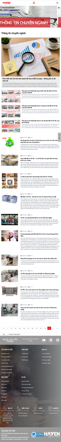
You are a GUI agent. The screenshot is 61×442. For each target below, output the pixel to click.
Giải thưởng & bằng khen (7, 366)
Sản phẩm (25, 349)
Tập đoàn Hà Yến (7, 349)
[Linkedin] (50, 340)
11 (11, 328)
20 (49, 328)
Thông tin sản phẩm (26, 394)
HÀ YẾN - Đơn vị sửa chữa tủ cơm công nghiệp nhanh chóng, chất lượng (39, 289)
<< (3, 328)
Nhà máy (4, 390)
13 (19, 328)
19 (45, 328)
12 (15, 328)
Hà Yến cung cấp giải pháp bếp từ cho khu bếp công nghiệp (36, 217)
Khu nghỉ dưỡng (5, 381)
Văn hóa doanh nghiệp (7, 369)
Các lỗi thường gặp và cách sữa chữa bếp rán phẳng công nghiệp (38, 273)
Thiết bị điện (25, 356)
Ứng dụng (4, 377)
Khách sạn (4, 384)
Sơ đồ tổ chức (5, 363)
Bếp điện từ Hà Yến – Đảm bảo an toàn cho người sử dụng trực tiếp (38, 196)
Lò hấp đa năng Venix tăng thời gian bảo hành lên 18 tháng (36, 176)
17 (36, 328)
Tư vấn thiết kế (46, 353)
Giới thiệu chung (5, 353)
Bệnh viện (4, 397)
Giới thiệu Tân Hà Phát (7, 372)
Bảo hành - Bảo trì (46, 363)
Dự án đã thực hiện (26, 384)
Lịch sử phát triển (6, 360)
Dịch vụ (44, 349)
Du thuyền (4, 400)
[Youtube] (43, 340)
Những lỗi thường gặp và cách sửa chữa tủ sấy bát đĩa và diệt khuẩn (39, 258)
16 (32, 328)
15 (28, 328)
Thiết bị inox (25, 360)
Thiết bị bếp (25, 353)
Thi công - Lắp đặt (46, 360)
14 (24, 328)
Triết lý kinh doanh (6, 356)
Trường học (4, 394)
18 (40, 328)
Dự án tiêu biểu (25, 381)
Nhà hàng (4, 387)
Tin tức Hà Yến (25, 390)
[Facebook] (57, 340)
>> (57, 328)
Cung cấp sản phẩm (46, 356)
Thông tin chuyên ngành (12, 7)
